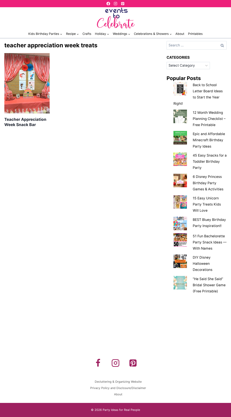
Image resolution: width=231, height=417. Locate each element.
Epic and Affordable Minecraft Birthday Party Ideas (209, 140)
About (179, 34)
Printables (195, 34)
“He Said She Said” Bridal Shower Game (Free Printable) (209, 285)
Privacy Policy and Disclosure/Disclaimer (118, 388)
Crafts (86, 34)
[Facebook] (108, 3)
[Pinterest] (122, 3)
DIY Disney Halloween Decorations (202, 263)
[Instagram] (115, 3)
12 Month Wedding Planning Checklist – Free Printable (209, 119)
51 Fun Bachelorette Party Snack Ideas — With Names (209, 242)
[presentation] (27, 83)
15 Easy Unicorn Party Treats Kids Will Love (207, 204)
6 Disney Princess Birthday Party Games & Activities (208, 183)
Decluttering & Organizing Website (118, 381)
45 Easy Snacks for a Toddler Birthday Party (210, 161)
